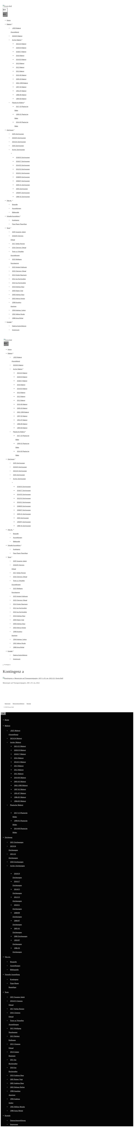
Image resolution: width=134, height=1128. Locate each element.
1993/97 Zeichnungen (23, 193)
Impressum (15, 330)
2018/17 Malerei (21, 52)
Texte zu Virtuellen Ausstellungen (17, 253)
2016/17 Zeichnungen (23, 161)
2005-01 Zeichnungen (23, 185)
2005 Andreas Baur (18, 294)
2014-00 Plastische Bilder (21, 124)
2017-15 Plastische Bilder (21, 108)
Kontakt (9, 322)
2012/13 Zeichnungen (23, 169)
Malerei (9, 24)
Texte (8, 228)
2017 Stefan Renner (18, 244)
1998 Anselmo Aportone (16, 304)
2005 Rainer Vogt (17, 291)
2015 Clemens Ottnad (19, 271)
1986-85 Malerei (21, 95)
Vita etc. (9, 200)
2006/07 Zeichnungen (23, 181)
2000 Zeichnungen (22, 189)
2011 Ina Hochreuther (19, 279)
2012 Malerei (20, 67)
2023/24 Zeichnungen (19, 138)
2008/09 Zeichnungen (23, 177)
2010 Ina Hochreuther (19, 283)
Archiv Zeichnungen (18, 149)
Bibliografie (15, 212)
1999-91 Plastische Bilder (21, 116)
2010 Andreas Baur (18, 287)
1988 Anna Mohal (17, 318)
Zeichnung (10, 130)
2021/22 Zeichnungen (19, 142)
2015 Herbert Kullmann (19, 267)
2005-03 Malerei (21, 79)
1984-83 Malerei (21, 99)
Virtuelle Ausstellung (13, 216)
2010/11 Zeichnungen (23, 173)
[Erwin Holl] (8, 340)
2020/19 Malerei (21, 48)
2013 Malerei (20, 63)
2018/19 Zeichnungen (23, 157)
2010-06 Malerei (21, 75)
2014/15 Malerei (21, 59)
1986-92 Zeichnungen (23, 196)
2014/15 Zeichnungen (23, 165)
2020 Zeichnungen (18, 146)
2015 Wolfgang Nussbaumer (16, 261)
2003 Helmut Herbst (18, 298)
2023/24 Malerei (17, 36)
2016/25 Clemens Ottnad (17, 238)
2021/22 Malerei (21, 44)
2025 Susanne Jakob (19, 232)
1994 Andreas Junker (19, 310)
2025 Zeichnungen (18, 134)
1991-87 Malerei (21, 91)
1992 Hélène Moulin (18, 314)
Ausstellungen (16, 208)
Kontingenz (15, 220)
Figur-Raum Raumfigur (19, 224)
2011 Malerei (20, 71)
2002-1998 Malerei (22, 83)
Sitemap (29, 703)
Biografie (15, 204)
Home (9, 20)
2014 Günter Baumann (19, 275)
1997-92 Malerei (21, 87)
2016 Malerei (20, 55)
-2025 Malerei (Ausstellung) (16, 30)
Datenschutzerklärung (19, 326)
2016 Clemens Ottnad (19, 247)
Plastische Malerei (18, 102)
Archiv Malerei (16, 40)
